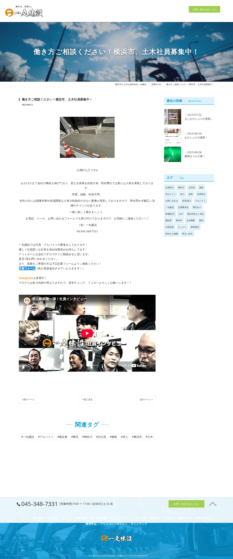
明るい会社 (187, 233)
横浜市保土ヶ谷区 (195, 213)
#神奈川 (87, 437)
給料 (191, 194)
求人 (182, 194)
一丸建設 (169, 207)
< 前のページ (28, 399)
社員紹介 (169, 187)
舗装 (201, 187)
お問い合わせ (171, 200)
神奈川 (181, 187)
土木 (181, 213)
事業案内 (195, 227)
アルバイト (200, 200)
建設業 (168, 220)
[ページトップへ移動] (212, 503)
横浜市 (179, 220)
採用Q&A (186, 200)
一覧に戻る (87, 399)
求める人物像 (171, 233)
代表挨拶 (169, 227)
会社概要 (191, 220)
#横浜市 (137, 437)
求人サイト (170, 194)
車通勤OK (169, 213)
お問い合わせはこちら (204, 9)
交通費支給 (183, 207)
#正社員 (101, 437)
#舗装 (113, 437)
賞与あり (197, 207)
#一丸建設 (27, 437)
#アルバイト (46, 437)
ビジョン (182, 227)
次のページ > (146, 399)
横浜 (201, 220)
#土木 (149, 437)
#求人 (124, 437)
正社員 (192, 187)
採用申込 (201, 194)
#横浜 (74, 437)
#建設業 (62, 437)
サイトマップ (139, 523)
